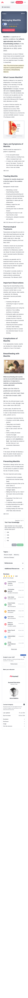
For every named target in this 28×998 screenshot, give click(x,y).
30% (8, 535)
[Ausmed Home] (2, 2)
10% (8, 540)
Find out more (14, 664)
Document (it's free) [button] (9, 30)
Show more (14, 649)
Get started (19, 2)
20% (8, 537)
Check (14, 544)
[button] (25, 2)
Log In (12, 2)
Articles (4, 13)
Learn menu (7, 7)
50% (8, 532)
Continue (20, 544)
